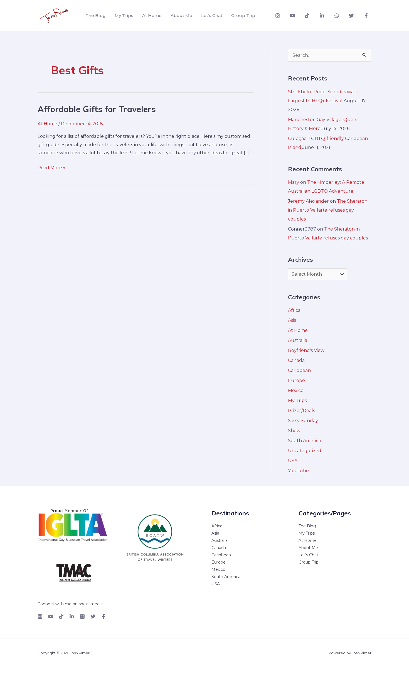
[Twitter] (351, 15)
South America (304, 440)
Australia (297, 340)
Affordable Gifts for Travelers (97, 109)
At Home (152, 15)
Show (294, 430)
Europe (296, 380)
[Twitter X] (92, 616)
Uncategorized (304, 450)
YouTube (298, 470)
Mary (293, 182)
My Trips (124, 15)
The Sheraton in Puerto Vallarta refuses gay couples (328, 210)
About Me (181, 15)
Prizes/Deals (301, 410)
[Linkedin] (322, 15)
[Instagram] (277, 15)
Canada (296, 360)
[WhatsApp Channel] (336, 15)
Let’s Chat (211, 15)
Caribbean (299, 370)
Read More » (51, 167)
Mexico (296, 390)
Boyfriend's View (306, 350)
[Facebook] (366, 15)
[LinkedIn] (71, 616)
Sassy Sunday (303, 420)
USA (292, 460)
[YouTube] (292, 15)
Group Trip (243, 15)
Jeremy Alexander (308, 201)
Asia (292, 320)
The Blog (95, 15)
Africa (294, 310)
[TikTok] (307, 15)
